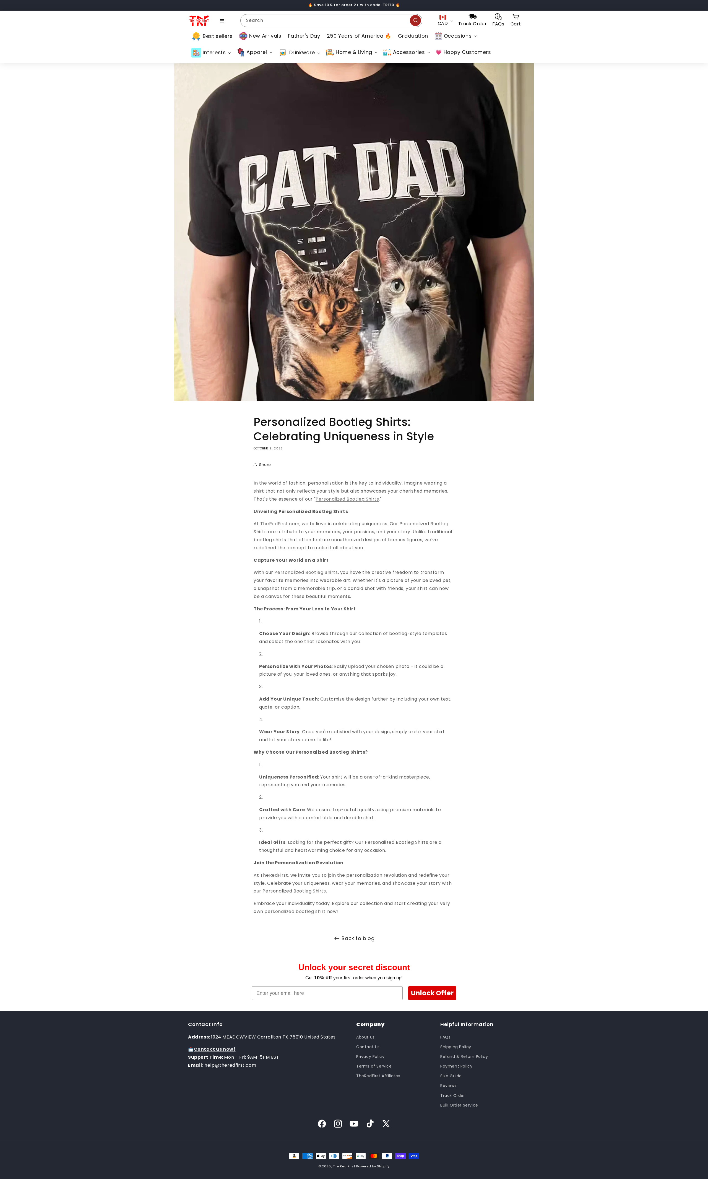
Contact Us (368, 1047)
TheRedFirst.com (280, 523)
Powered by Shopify (373, 1166)
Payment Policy (456, 1066)
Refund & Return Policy (464, 1056)
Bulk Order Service (459, 1105)
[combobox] (331, 20)
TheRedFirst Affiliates (378, 1076)
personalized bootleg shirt (295, 911)
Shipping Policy (455, 1047)
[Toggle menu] (222, 21)
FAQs (445, 1037)
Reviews (448, 1085)
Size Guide (451, 1076)
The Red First (344, 1166)
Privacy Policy (370, 1056)
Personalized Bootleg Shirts (347, 499)
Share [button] (265, 464)
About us (365, 1037)
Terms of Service (374, 1066)
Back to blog (358, 938)
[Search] (415, 20)
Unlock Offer (432, 993)
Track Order (452, 1095)
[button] (455, 36)
